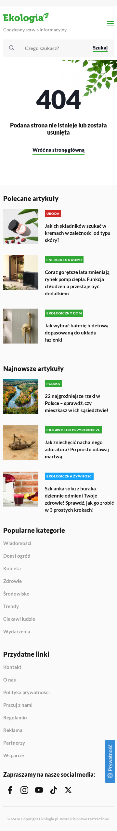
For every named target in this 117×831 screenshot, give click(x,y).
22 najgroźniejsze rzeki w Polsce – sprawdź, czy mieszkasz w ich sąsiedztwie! (76, 403)
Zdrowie (12, 581)
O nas (9, 680)
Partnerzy (14, 743)
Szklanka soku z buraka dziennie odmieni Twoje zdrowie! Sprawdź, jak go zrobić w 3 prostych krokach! (79, 499)
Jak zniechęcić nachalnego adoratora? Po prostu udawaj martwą (77, 449)
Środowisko (16, 593)
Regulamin (15, 717)
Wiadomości (17, 543)
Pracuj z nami (17, 705)
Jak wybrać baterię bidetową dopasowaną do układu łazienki (77, 333)
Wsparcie (13, 755)
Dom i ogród (17, 556)
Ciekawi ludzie (19, 619)
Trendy (11, 606)
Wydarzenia (16, 631)
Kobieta (12, 568)
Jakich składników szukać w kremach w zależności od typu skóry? (77, 233)
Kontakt (12, 667)
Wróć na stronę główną (58, 150)
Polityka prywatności (26, 692)
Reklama (12, 730)
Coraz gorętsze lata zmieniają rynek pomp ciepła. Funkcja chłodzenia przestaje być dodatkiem (77, 282)
